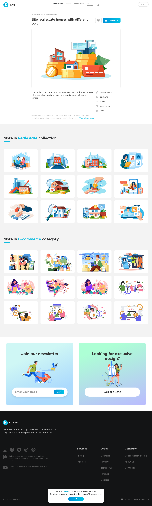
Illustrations (37, 15)
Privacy (104, 462)
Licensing (105, 456)
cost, (65, 118)
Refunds (105, 474)
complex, (35, 118)
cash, (78, 115)
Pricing (80, 456)
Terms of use (107, 468)
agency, (50, 115)
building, (68, 115)
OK (76, 499)
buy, (74, 115)
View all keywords (86, 118)
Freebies (81, 462)
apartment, (59, 115)
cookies (65, 491)
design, (71, 118)
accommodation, (38, 115)
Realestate (51, 15)
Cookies (105, 480)
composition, (45, 118)
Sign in (143, 4)
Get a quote (112, 392)
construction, (57, 118)
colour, (89, 115)
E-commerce (29, 239)
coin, (84, 115)
